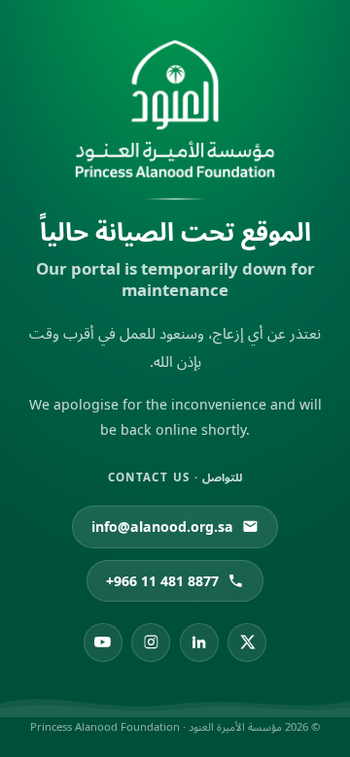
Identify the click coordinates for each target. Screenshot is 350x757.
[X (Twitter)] (247, 642)
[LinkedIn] (199, 642)
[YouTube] (103, 642)
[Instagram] (150, 642)
